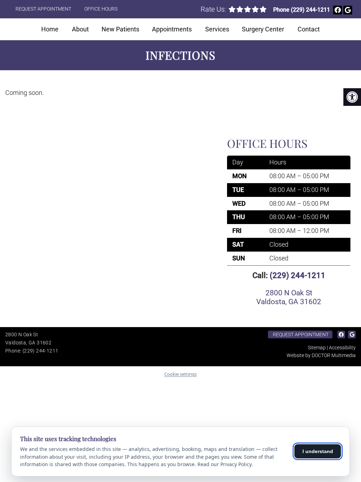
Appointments (172, 29)
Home (50, 29)
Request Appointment (43, 9)
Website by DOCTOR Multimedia (321, 355)
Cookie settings (180, 374)
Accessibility (342, 347)
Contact (309, 29)
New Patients (120, 29)
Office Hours (100, 9)
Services (217, 29)
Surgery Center (263, 29)
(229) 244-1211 (310, 9)
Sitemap (317, 347)
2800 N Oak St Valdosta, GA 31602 (288, 297)
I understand (317, 451)
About (80, 29)
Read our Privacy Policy (224, 464)
